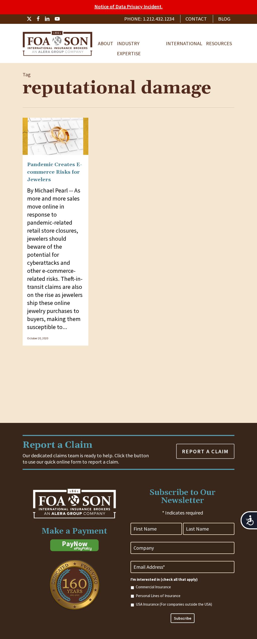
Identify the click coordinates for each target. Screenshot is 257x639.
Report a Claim (205, 451)
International (184, 43)
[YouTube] (57, 19)
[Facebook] (38, 19)
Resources (219, 43)
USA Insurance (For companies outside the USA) (174, 604)
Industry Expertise (129, 44)
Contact (196, 19)
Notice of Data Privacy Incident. (128, 6)
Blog (224, 19)
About (105, 43)
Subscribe (182, 618)
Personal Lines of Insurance (158, 595)
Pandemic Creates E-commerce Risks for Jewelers (54, 172)
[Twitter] (29, 19)
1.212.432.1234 (158, 19)
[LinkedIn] (47, 19)
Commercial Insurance (153, 587)
